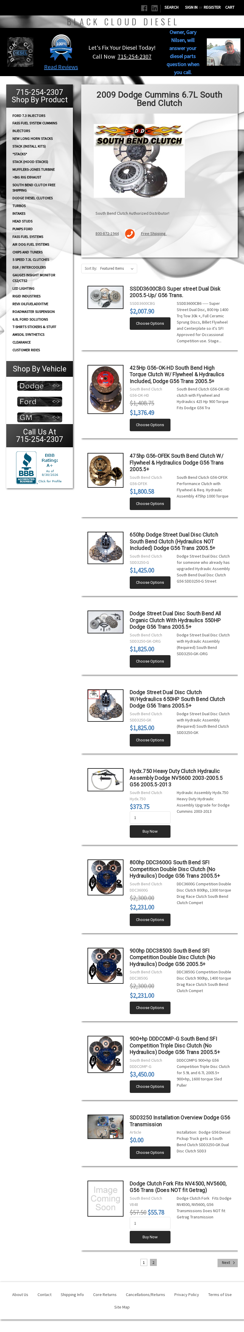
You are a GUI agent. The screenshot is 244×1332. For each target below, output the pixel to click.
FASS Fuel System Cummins (34, 123)
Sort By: (91, 268)
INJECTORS (21, 130)
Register (212, 7)
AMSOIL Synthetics (28, 334)
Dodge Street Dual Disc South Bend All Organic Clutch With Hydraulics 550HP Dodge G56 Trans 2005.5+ (175, 620)
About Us (20, 1294)
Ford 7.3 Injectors (28, 115)
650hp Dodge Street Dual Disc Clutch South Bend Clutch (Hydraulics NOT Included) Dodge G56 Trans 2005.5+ (174, 541)
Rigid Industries (26, 296)
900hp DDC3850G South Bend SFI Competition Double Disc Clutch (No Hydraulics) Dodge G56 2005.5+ (172, 957)
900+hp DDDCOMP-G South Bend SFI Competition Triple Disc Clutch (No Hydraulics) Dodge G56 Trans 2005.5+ (175, 1045)
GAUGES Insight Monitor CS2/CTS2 (33, 278)
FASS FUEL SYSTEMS (27, 236)
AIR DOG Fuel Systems (30, 244)
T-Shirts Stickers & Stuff (34, 326)
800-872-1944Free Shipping (131, 233)
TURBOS (19, 205)
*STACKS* (19, 154)
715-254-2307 (134, 56)
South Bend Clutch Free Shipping (33, 187)
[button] (61, 47)
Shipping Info (72, 1294)
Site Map (122, 1307)
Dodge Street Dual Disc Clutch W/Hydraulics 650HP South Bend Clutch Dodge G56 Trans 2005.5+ (177, 699)
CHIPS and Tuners (27, 252)
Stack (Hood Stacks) (30, 161)
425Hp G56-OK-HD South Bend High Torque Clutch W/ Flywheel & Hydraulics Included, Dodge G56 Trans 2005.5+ (177, 374)
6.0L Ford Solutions (30, 319)
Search (172, 7)
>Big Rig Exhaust (26, 177)
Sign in (191, 7)
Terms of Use (220, 1294)
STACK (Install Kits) (29, 146)
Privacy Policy (186, 1294)
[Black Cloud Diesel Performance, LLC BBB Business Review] (39, 467)
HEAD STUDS (22, 221)
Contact (44, 1294)
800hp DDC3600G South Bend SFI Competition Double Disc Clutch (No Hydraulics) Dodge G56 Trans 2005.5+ (175, 869)
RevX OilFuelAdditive (30, 304)
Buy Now (150, 831)
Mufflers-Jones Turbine (33, 169)
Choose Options (150, 323)
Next (226, 1262)
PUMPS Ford (22, 229)
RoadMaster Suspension (33, 311)
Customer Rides (26, 350)
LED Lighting (23, 288)
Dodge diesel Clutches (32, 198)
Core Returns (105, 1294)
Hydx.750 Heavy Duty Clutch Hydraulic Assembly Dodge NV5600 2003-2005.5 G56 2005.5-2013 (176, 777)
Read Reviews (61, 66)
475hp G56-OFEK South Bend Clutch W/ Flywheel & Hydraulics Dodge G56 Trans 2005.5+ (177, 462)
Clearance (21, 342)
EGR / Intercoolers (29, 267)
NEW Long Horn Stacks (32, 138)
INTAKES (18, 213)
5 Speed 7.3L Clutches (30, 259)
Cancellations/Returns (145, 1294)
